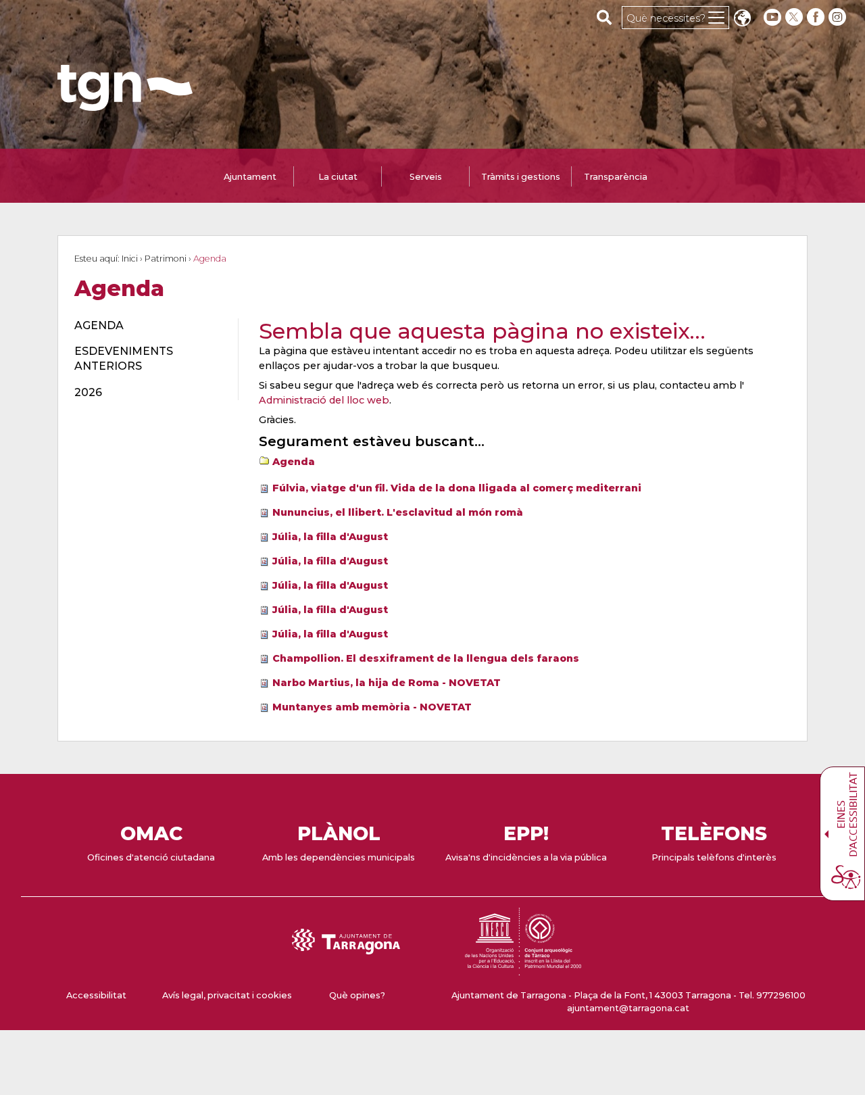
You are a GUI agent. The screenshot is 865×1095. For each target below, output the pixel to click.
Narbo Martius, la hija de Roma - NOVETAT (386, 683)
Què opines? (357, 995)
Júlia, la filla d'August (330, 537)
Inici (130, 258)
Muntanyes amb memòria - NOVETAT (372, 707)
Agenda (293, 462)
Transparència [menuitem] (615, 177)
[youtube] (772, 17)
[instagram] (838, 17)
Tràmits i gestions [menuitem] (520, 177)
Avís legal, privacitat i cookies (227, 995)
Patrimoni (166, 258)
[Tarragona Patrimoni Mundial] (523, 969)
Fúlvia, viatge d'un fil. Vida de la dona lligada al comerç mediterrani (456, 488)
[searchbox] (604, 16)
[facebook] (817, 17)
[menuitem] (148, 325)
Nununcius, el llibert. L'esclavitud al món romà (397, 512)
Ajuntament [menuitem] (250, 177)
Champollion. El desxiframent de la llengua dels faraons (425, 658)
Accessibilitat (96, 995)
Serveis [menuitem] (426, 177)
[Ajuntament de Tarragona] (125, 104)
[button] (742, 19)
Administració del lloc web (324, 400)
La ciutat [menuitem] (337, 177)
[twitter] (795, 17)
